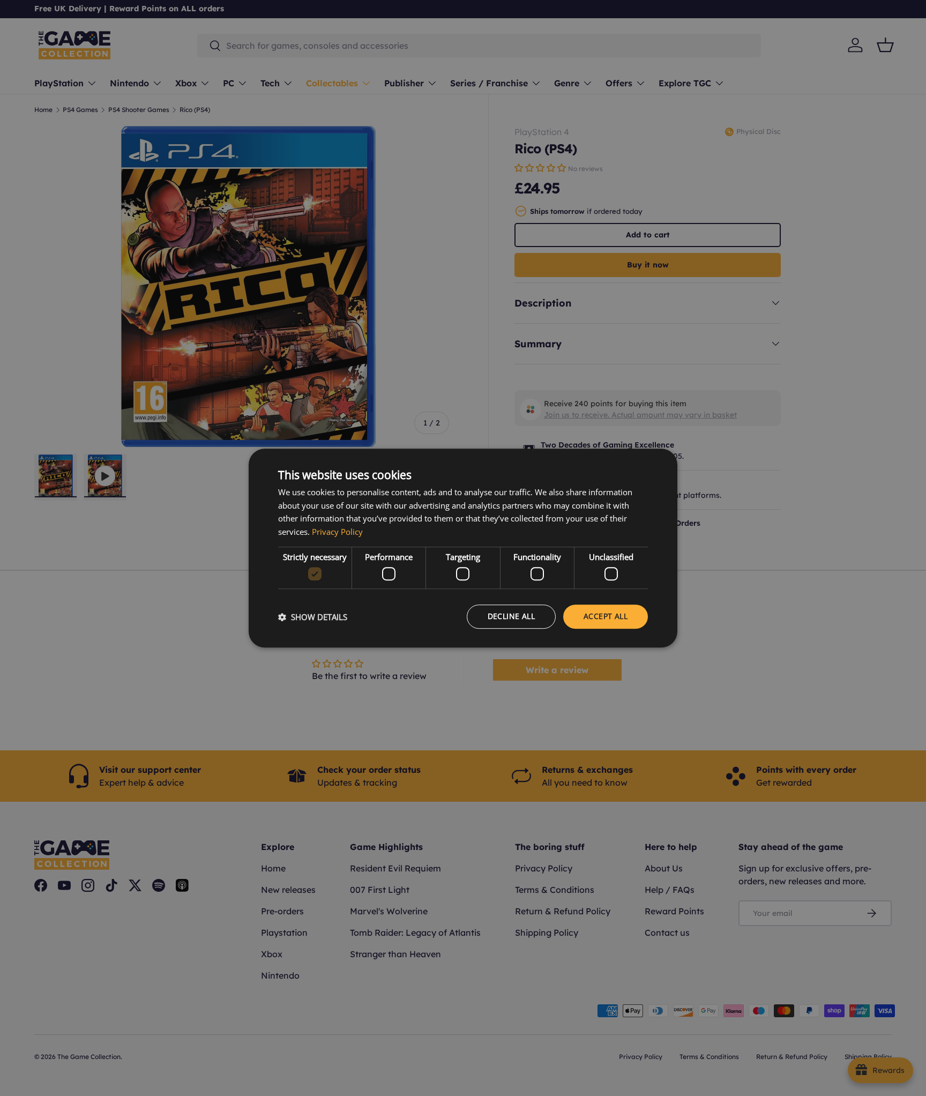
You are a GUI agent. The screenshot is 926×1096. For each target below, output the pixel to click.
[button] (312, 617)
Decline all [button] (511, 617)
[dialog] (463, 548)
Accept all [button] (606, 617)
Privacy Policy (337, 531)
